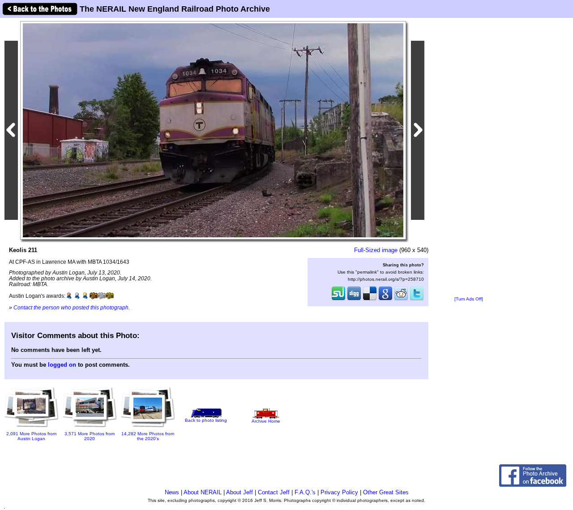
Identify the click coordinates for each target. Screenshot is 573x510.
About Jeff (239, 492)
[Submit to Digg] (354, 299)
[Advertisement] (469, 157)
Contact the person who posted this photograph (70, 307)
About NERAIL (203, 492)
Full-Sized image (376, 250)
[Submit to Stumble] (338, 299)
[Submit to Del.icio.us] (370, 299)
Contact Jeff (274, 492)
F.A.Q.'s (305, 492)
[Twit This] (417, 299)
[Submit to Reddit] (401, 299)
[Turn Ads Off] (468, 298)
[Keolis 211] (213, 130)
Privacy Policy (339, 492)
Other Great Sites (386, 492)
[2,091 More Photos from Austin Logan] (31, 428)
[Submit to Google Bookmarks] (385, 299)
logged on (62, 364)
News (172, 492)
